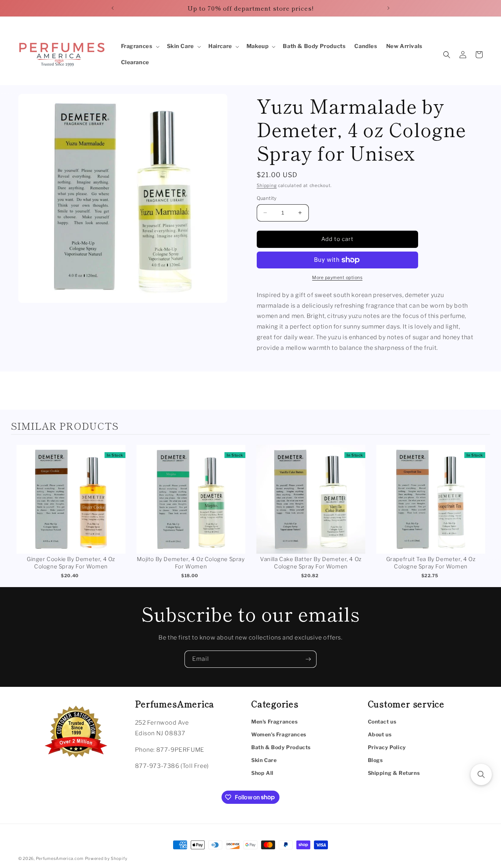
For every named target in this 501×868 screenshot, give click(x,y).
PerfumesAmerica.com (60, 858)
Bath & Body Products (281, 747)
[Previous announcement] (113, 8)
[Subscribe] (308, 659)
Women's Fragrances (278, 734)
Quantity (267, 198)
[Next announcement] (388, 8)
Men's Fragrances (274, 721)
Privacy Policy (387, 747)
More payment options (337, 277)
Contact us (382, 721)
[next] (482, 512)
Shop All (262, 773)
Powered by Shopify (106, 858)
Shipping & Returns (394, 773)
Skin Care (264, 760)
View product (71, 506)
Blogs (375, 760)
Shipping (267, 185)
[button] (139, 47)
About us (380, 734)
